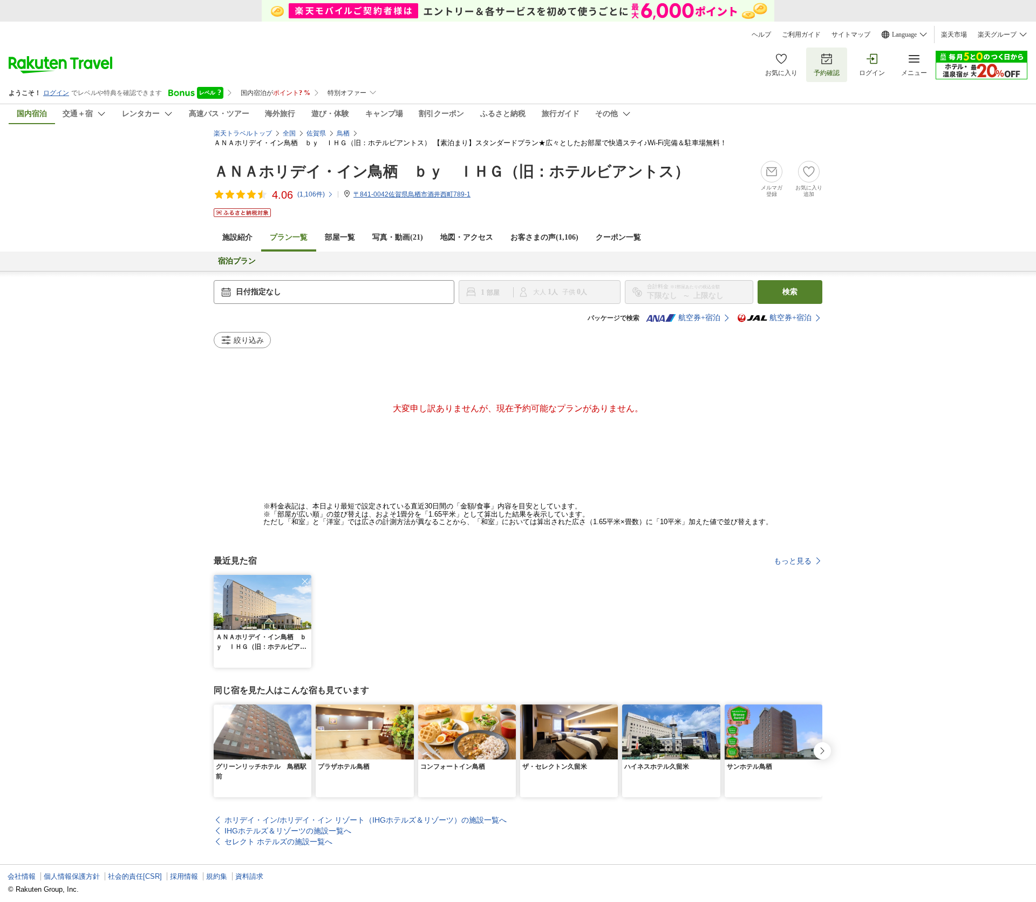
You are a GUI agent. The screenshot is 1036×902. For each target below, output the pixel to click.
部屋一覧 (340, 237)
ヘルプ (761, 34)
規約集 (216, 876)
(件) (311, 194)
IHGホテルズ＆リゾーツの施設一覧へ (287, 830)
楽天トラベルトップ (243, 133)
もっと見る (793, 561)
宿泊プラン (237, 261)
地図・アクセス (466, 237)
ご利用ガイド (801, 34)
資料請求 (249, 876)
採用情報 (184, 876)
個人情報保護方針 (72, 876)
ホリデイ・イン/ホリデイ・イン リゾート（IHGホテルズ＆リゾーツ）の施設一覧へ (365, 820)
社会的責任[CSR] (135, 876)
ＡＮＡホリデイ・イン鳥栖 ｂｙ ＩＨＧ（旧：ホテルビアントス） (452, 171)
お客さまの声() (544, 237)
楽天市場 (954, 34)
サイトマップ (850, 34)
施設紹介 (237, 237)
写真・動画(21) (397, 237)
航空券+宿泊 (699, 318)
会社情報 (22, 876)
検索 (790, 292)
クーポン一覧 (618, 237)
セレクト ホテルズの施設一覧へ (278, 841)
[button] (304, 581)
